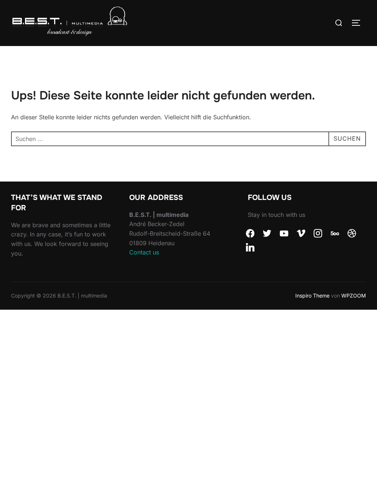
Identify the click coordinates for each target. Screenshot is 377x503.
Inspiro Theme (312, 295)
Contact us (144, 252)
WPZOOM (353, 295)
